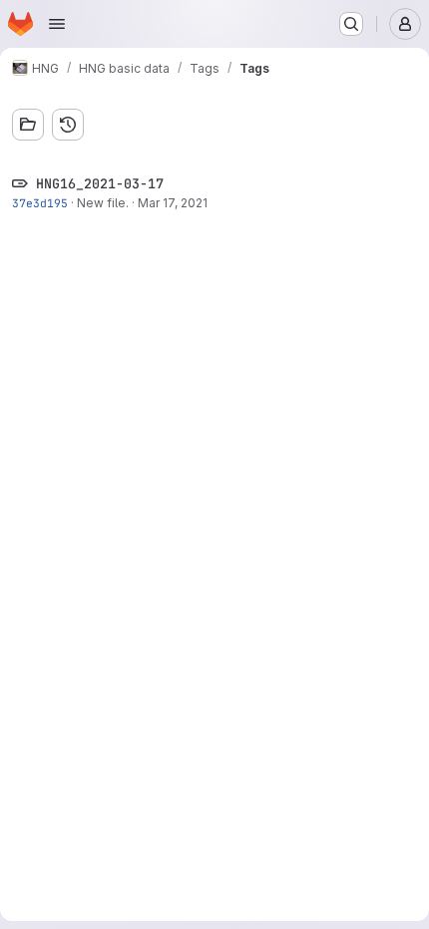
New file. (103, 202)
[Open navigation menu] (57, 24)
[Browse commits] (68, 125)
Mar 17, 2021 (173, 202)
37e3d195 (40, 202)
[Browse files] (28, 125)
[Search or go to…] (351, 24)
